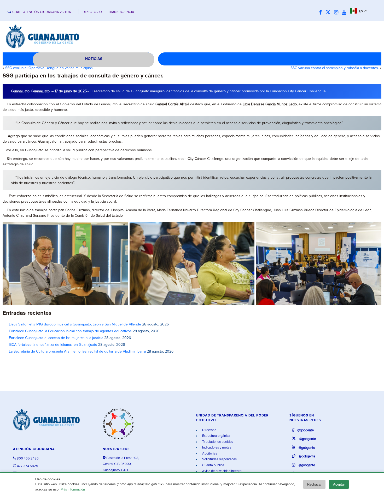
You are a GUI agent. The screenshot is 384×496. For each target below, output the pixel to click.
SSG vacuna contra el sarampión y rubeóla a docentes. (334, 68)
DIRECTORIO (92, 12)
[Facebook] (321, 12)
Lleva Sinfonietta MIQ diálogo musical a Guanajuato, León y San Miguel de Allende (75, 324)
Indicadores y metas (216, 447)
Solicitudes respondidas (219, 459)
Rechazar (314, 484)
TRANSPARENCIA (121, 12)
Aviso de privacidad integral (221, 471)
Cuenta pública (212, 465)
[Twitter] (329, 12)
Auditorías (209, 453)
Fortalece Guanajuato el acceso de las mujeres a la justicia (56, 338)
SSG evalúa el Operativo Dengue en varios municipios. (49, 68)
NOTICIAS (93, 59)
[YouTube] (345, 12)
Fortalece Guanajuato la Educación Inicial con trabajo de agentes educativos (70, 331)
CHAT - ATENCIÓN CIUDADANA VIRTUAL (42, 12)
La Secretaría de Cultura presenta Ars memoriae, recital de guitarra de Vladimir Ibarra (77, 351)
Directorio (208, 430)
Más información (73, 489)
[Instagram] (337, 12)
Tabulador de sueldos (217, 442)
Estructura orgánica (215, 436)
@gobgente (305, 430)
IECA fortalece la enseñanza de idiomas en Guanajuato (53, 345)
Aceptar (339, 484)
